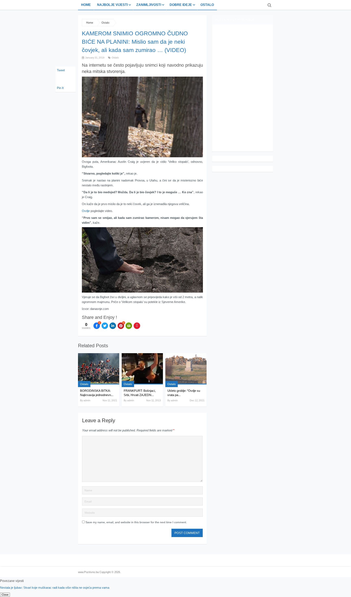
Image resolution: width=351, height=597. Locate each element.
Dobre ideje (181, 5)
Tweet (61, 70)
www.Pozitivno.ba (88, 572)
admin (86, 400)
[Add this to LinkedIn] (112, 325)
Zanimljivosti (148, 5)
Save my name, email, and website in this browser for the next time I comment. (136, 522)
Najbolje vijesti (112, 5)
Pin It (60, 88)
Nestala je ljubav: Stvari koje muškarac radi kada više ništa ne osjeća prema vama (54, 587)
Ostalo (207, 5)
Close (5, 594)
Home (86, 5)
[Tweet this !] (105, 325)
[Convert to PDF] (137, 325)
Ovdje (86, 211)
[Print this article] (129, 325)
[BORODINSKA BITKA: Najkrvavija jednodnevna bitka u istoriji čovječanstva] (98, 368)
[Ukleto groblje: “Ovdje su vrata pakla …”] (186, 368)
